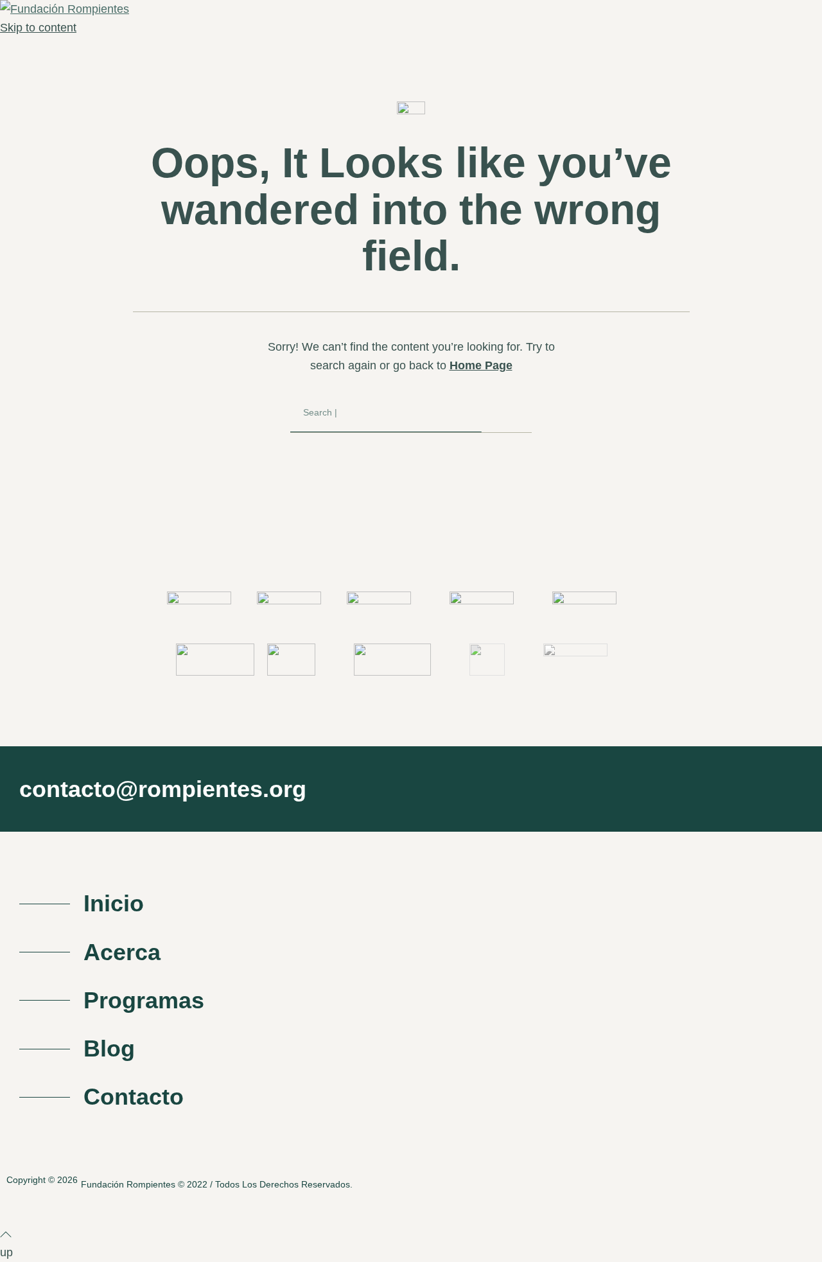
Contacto (133, 1096)
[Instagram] (767, 1181)
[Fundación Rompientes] (64, 9)
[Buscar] (507, 413)
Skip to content (38, 27)
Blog (109, 1048)
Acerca (122, 952)
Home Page (481, 365)
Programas (143, 1000)
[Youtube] (809, 1181)
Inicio (113, 903)
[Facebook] (725, 1181)
